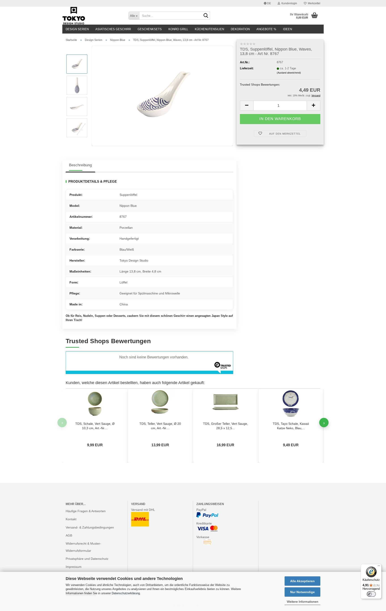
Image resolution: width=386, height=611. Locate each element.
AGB (69, 535)
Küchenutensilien (209, 29)
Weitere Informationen (302, 601)
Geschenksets (150, 29)
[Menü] (379, 566)
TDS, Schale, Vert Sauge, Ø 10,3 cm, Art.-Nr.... (95, 426)
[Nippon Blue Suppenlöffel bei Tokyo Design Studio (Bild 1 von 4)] (162, 95)
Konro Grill (178, 29)
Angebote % (266, 29)
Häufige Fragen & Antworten (86, 511)
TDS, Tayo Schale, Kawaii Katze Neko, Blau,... (291, 426)
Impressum (74, 567)
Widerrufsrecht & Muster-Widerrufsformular (83, 547)
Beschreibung (80, 165)
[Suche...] (205, 16)
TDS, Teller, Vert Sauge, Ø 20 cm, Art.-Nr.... (160, 426)
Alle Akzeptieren (302, 581)
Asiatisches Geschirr (113, 29)
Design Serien (77, 29)
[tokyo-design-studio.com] (92, 16)
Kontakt (71, 519)
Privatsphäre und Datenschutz (87, 558)
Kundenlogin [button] (288, 3)
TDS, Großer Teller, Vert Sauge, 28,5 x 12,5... (225, 426)
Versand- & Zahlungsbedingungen (90, 527)
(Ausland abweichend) (289, 72)
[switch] (371, 594)
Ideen (287, 29)
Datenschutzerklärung (126, 593)
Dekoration (240, 29)
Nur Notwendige (302, 592)
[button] (267, 3)
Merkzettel (313, 3)
